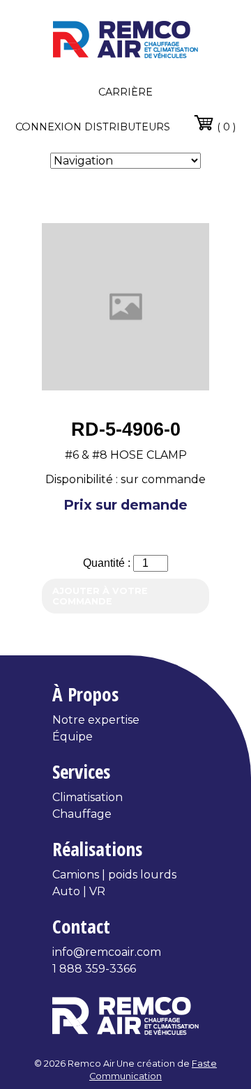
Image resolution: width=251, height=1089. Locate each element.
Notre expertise (95, 719)
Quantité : (108, 563)
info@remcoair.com (106, 952)
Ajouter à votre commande (100, 596)
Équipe (72, 736)
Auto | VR (78, 891)
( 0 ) (225, 127)
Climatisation (87, 797)
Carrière (125, 92)
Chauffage (82, 814)
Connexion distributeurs (92, 127)
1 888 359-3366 (94, 968)
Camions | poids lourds (114, 874)
